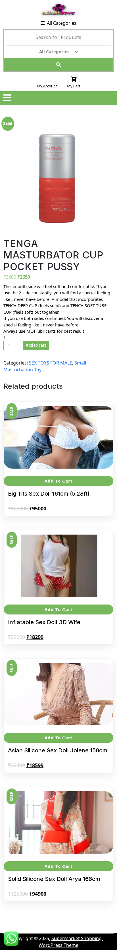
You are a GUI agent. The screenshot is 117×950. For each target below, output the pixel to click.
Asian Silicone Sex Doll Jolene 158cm (57, 750)
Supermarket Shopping (77, 938)
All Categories (61, 23)
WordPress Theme (58, 945)
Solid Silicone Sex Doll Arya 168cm (54, 879)
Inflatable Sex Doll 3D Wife (44, 622)
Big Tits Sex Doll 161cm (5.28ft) (48, 493)
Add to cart (36, 345)
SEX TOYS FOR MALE (50, 363)
